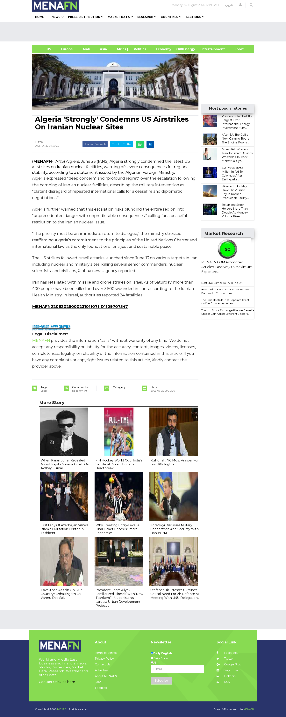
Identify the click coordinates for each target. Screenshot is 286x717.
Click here (66, 682)
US (44, 49)
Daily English (162, 653)
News (56, 17)
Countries (169, 17)
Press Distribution (84, 17)
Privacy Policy (104, 658)
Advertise (101, 670)
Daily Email (230, 670)
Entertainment (207, 49)
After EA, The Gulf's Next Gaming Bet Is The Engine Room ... (235, 138)
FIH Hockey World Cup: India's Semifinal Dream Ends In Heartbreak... (119, 464)
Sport (237, 49)
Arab (86, 49)
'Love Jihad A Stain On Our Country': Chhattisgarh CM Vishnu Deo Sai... (61, 594)
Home (39, 17)
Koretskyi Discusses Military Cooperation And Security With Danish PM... (174, 529)
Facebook (230, 653)
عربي (229, 5)
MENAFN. (62, 709)
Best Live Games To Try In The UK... (222, 282)
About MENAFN (106, 676)
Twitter (228, 658)
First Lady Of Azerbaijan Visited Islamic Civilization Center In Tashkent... (64, 529)
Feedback (101, 688)
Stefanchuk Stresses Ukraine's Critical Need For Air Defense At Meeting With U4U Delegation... (174, 594)
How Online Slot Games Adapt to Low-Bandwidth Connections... (225, 291)
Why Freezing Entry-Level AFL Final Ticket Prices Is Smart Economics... (119, 529)
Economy (163, 49)
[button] (240, 5)
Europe (67, 49)
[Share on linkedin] (150, 144)
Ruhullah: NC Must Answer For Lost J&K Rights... (174, 462)
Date (39, 142)
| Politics (139, 49)
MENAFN (42, 161)
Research (145, 17)
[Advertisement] (144, 31)
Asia (103, 49)
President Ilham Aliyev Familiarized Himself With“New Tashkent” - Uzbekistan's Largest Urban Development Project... (119, 597)
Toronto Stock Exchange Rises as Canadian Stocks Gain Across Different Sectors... (228, 312)
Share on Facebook (95, 143)
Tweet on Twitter (121, 143)
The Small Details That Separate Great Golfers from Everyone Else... (225, 301)
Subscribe (161, 680)
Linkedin (229, 676)
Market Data (119, 17)
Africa (121, 49)
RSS (226, 682)
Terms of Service (106, 653)
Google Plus (232, 664)
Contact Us (102, 664)
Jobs (98, 682)
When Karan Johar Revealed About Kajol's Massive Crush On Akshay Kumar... (65, 464)
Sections (193, 17)
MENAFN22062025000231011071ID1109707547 (80, 306)
